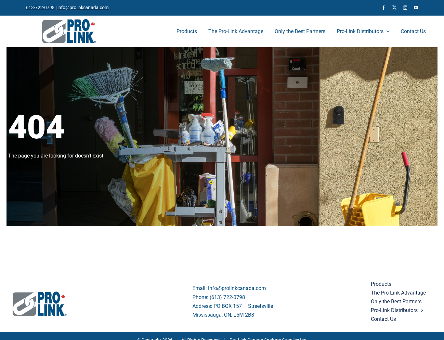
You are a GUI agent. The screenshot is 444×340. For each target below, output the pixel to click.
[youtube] (416, 8)
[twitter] (394, 8)
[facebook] (384, 8)
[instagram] (405, 8)
